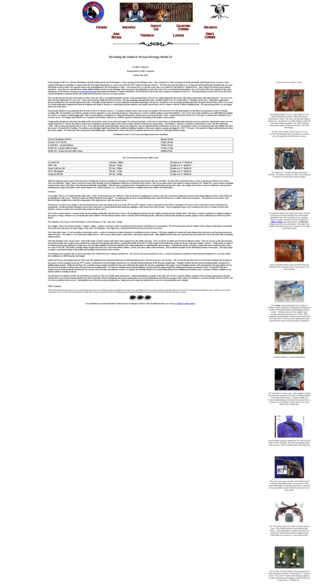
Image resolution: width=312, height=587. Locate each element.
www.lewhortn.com (87, 91)
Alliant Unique (276, 222)
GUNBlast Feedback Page (184, 304)
